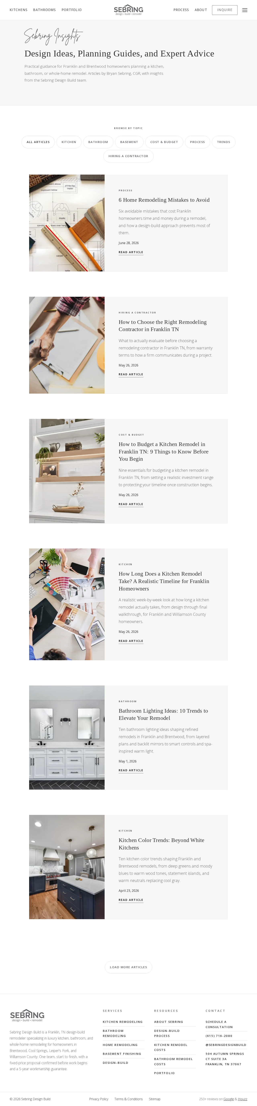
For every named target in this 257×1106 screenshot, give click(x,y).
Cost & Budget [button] (164, 142)
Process (181, 10)
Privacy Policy (98, 1099)
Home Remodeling (120, 1045)
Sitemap (154, 1099)
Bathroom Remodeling (114, 1033)
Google (228, 1099)
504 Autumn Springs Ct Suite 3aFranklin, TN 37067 (225, 1059)
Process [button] (197, 142)
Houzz (242, 1099)
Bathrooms (44, 10)
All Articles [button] (38, 142)
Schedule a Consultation (219, 1024)
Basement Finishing (122, 1054)
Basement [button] (129, 142)
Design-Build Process (167, 1033)
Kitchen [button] (69, 142)
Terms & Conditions (128, 1099)
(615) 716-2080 (219, 1036)
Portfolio (72, 10)
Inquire (224, 10)
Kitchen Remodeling (123, 1022)
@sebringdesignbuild (226, 1045)
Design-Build (115, 1063)
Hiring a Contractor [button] (128, 156)
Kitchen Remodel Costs (171, 1047)
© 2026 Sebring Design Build (30, 1099)
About (201, 10)
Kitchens (19, 10)
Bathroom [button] (98, 142)
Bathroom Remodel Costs (173, 1061)
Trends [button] (223, 142)
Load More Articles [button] (128, 967)
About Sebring (168, 1022)
